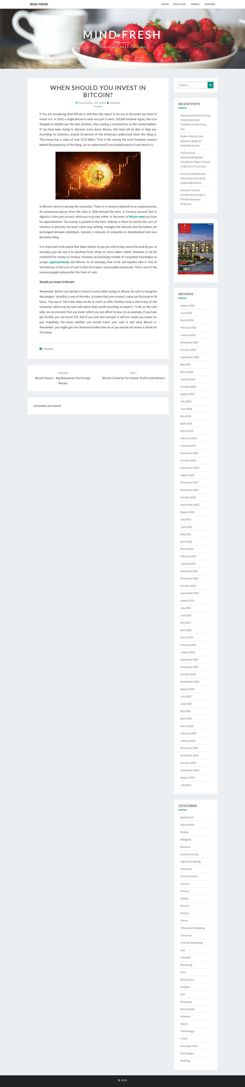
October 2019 (188, 763)
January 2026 (187, 335)
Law (182, 950)
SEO (182, 994)
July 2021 (185, 608)
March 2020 (186, 726)
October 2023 (188, 460)
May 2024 (185, 416)
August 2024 (187, 394)
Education (186, 869)
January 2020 (187, 740)
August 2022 (187, 512)
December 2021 (189, 571)
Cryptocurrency (189, 854)
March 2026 (186, 320)
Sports (184, 1023)
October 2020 (188, 674)
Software (185, 1016)
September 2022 (189, 504)
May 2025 (185, 364)
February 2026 (188, 327)
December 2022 (189, 482)
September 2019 (189, 770)
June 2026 (186, 312)
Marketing (186, 964)
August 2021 (187, 600)
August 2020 (187, 689)
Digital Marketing (190, 861)
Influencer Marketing (192, 928)
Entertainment (189, 876)
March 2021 (186, 637)
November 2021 (189, 578)
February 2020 (188, 733)
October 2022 (188, 497)
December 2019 (189, 748)
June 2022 (186, 526)
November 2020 (189, 667)
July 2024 (185, 401)
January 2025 (187, 379)
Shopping (210, 4)
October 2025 (188, 349)
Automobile (187, 824)
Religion (185, 987)
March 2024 (186, 430)
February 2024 (188, 438)
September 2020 (189, 681)
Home (184, 920)
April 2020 (186, 718)
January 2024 (187, 445)
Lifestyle (185, 957)
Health (165, 4)
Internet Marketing (191, 942)
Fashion (184, 883)
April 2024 (186, 423)
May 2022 (185, 534)
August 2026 (187, 305)
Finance (48, 349)
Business (185, 846)
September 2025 (189, 357)
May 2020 (185, 711)
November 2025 (189, 342)
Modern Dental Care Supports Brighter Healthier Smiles (191, 141)
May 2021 (185, 622)
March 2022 (186, 549)
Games (184, 898)
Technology (187, 1031)
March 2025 (186, 372)
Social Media (187, 1009)
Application (187, 817)
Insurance (186, 935)
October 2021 (188, 585)
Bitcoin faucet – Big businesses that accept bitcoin (62, 378)
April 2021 (186, 630)
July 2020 (185, 696)
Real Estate (180, 4)
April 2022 (186, 541)
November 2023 (189, 453)
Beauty (184, 832)
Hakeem (115, 102)
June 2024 (186, 408)
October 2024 (188, 386)
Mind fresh (39, 4)
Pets (183, 972)
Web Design (187, 1053)
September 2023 (189, 467)
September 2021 (189, 593)
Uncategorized (188, 1046)
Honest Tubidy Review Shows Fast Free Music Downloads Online (193, 178)
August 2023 (187, 475)
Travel (184, 1038)
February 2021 (188, 644)
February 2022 (188, 556)
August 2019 (187, 777)
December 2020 (189, 659)
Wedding (185, 1060)
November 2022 (189, 490)
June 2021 (186, 615)
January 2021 (187, 652)
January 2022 (187, 563)
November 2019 (189, 755)
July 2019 (185, 785)
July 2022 (185, 519)
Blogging (185, 839)
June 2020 (186, 703)
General (195, 4)
